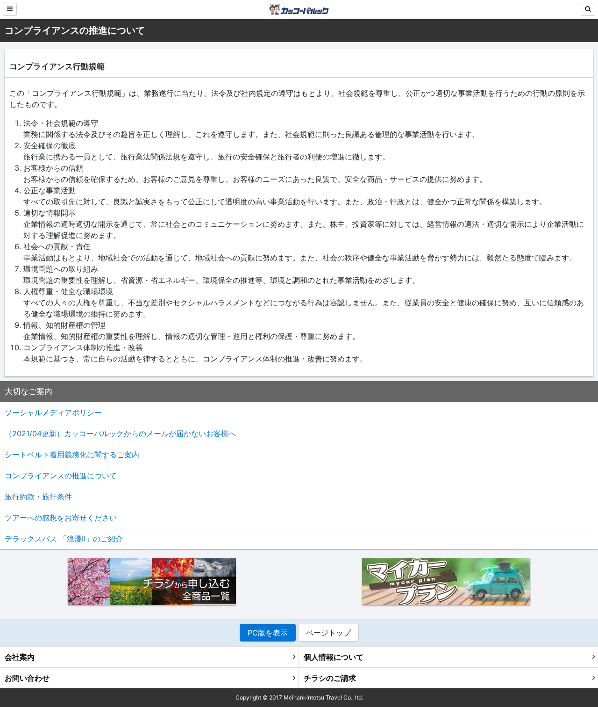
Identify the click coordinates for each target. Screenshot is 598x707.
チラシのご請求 (330, 678)
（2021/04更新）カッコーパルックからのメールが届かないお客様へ (120, 433)
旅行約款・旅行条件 (38, 496)
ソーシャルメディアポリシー (53, 412)
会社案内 (20, 657)
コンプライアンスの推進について (61, 475)
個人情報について (333, 657)
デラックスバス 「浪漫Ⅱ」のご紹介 (64, 538)
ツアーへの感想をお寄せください (61, 517)
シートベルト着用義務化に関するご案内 (72, 454)
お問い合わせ (27, 678)
